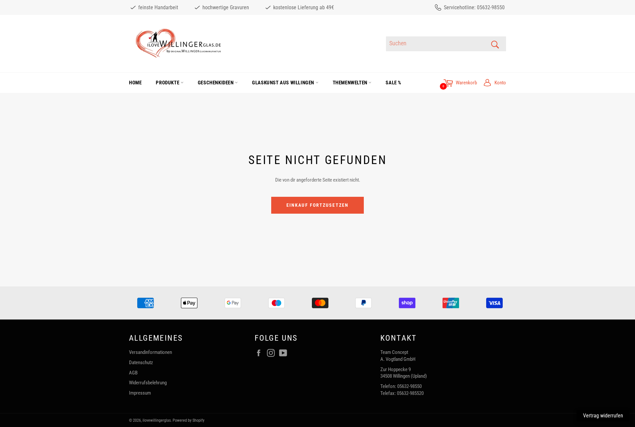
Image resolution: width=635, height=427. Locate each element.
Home (135, 83)
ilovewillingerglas (157, 420)
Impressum (140, 393)
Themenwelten (351, 83)
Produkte (168, 83)
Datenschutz (141, 362)
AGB (133, 373)
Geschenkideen (216, 83)
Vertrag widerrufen (603, 415)
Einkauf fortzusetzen (317, 205)
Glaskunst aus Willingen (283, 83)
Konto (500, 83)
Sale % (394, 83)
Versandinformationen (150, 352)
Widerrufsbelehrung (148, 383)
